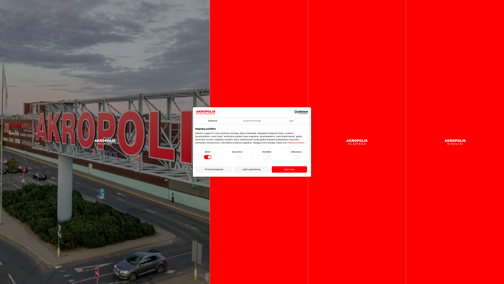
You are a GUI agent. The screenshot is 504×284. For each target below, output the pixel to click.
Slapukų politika (295, 142)
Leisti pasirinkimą (252, 169)
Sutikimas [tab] (212, 121)
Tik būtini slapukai (214, 169)
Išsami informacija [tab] (252, 121)
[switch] (237, 157)
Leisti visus (289, 169)
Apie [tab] (291, 121)
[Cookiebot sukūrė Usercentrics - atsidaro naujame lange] (298, 112)
